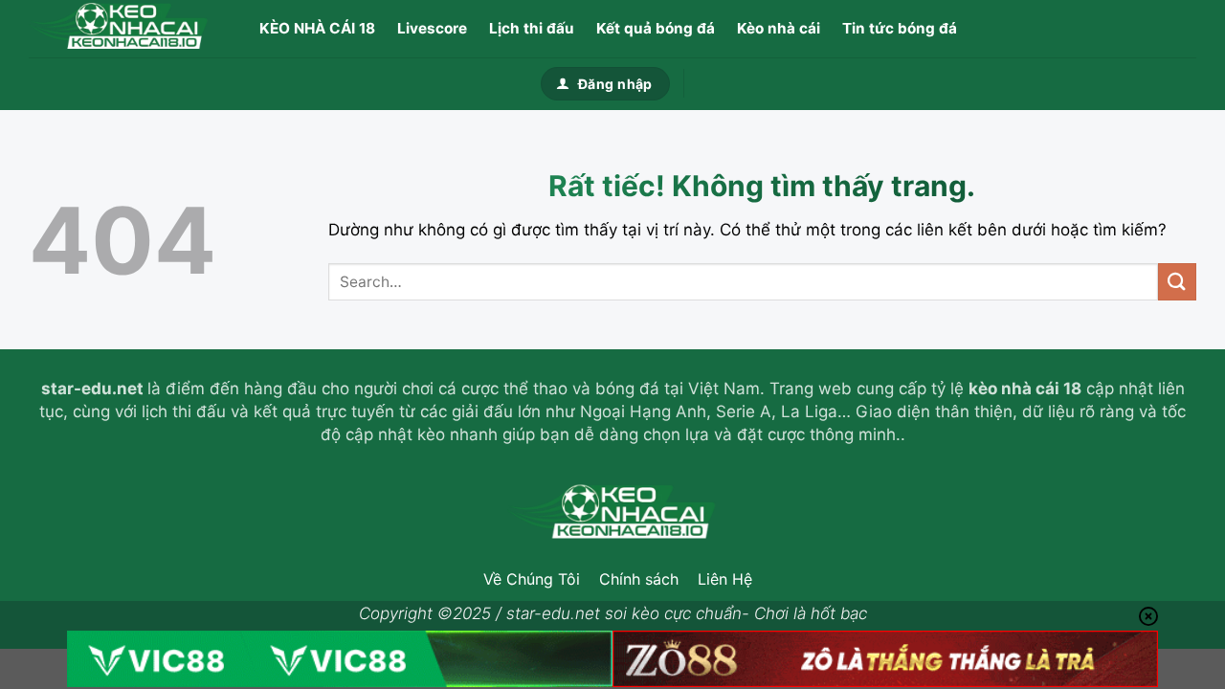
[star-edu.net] (124, 28)
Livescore (432, 28)
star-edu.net (92, 388)
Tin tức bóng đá (899, 28)
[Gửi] (1177, 281)
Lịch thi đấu (531, 28)
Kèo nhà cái (778, 28)
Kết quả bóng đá (655, 28)
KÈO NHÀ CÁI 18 (317, 28)
